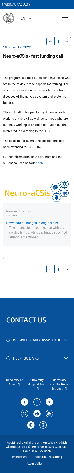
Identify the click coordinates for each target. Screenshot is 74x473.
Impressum (19, 457)
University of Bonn (14, 382)
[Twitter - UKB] (24, 414)
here (41, 163)
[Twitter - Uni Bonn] (49, 402)
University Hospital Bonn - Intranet (60, 384)
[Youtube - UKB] (49, 414)
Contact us (26, 319)
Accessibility (34, 463)
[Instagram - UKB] (43, 425)
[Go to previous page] (50, 41)
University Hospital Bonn (37, 382)
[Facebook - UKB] (37, 402)
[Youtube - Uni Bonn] (37, 414)
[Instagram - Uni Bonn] (31, 425)
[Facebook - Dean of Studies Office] (24, 402)
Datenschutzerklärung (48, 457)
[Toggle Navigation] (65, 17)
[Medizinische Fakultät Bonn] (8, 18)
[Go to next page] (67, 41)
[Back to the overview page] (58, 41)
